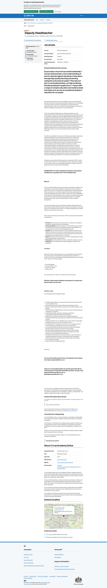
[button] (63, 516)
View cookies (57, 11)
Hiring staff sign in (58, 554)
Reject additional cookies (46, 11)
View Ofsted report (62, 459)
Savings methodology (62, 576)
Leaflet (68, 528)
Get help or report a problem (61, 566)
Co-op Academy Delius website (65, 462)
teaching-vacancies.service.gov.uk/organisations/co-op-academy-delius (69, 467)
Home (25, 25)
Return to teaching (28, 563)
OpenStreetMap (76, 528)
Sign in (81, 15)
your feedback (39, 23)
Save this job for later (51, 40)
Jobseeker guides (28, 560)
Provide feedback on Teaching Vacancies (64, 569)
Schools (42, 20)
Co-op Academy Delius (59, 507)
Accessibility (52, 576)
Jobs (37, 20)
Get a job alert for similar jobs (33, 40)
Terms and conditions (42, 576)
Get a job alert (49, 534)
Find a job (26, 557)
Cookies (26, 576)
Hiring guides (57, 557)
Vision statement (28, 578)
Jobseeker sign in (28, 554)
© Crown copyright (78, 584)
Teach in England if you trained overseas (34, 565)
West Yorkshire (69, 537)
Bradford (60, 537)
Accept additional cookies (31, 11)
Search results (31, 25)
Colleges (48, 20)
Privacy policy (32, 576)
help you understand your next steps (68, 410)
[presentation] (63, 516)
